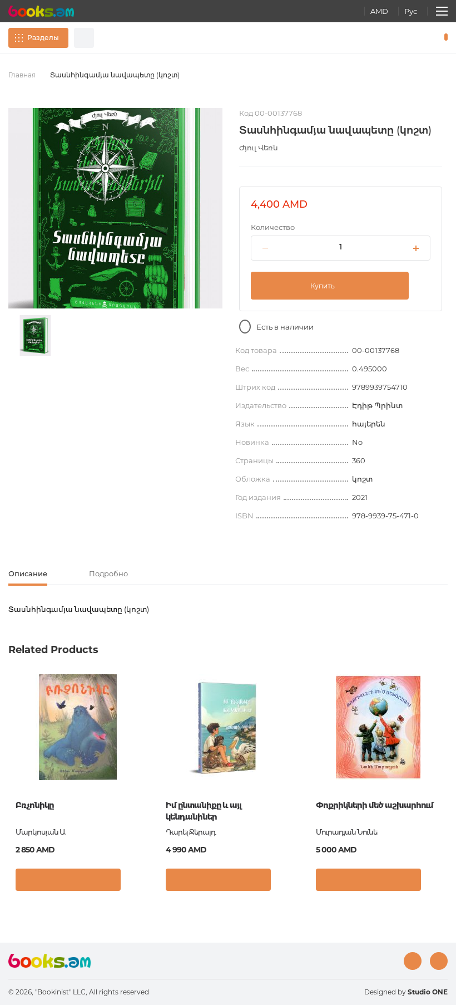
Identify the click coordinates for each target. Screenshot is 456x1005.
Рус (410, 11)
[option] (35, 335)
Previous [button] (14, 756)
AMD (379, 11)
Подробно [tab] (108, 573)
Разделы (43, 37)
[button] (136, 882)
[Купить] (68, 880)
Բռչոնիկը (34, 805)
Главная (22, 75)
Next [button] (442, 756)
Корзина (443, 38)
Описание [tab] (27, 573)
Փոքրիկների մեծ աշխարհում (374, 805)
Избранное (417, 38)
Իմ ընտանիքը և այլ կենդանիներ (203, 811)
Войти (398, 38)
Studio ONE (428, 992)
